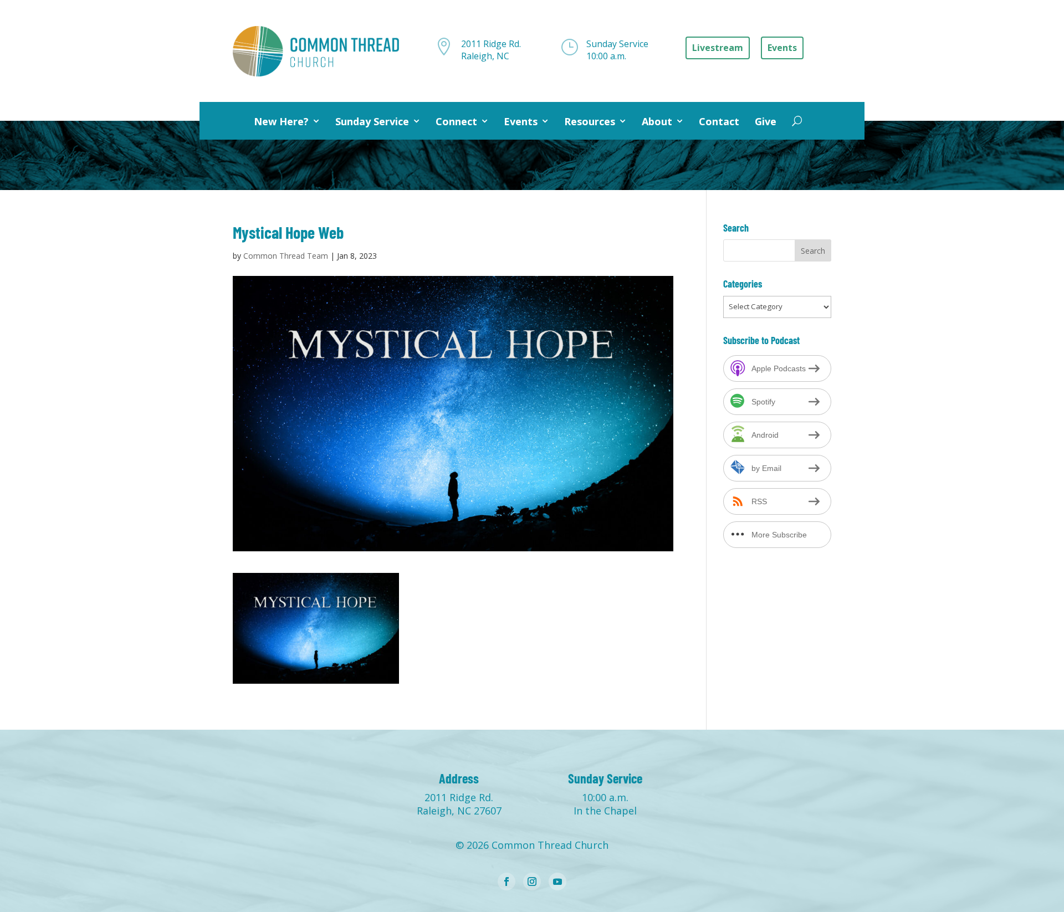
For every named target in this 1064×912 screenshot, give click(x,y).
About (657, 121)
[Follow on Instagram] (532, 881)
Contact (719, 121)
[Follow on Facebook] (506, 881)
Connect (456, 121)
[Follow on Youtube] (557, 881)
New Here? (281, 121)
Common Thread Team (285, 255)
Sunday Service (372, 121)
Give (765, 121)
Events (521, 121)
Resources (589, 121)
